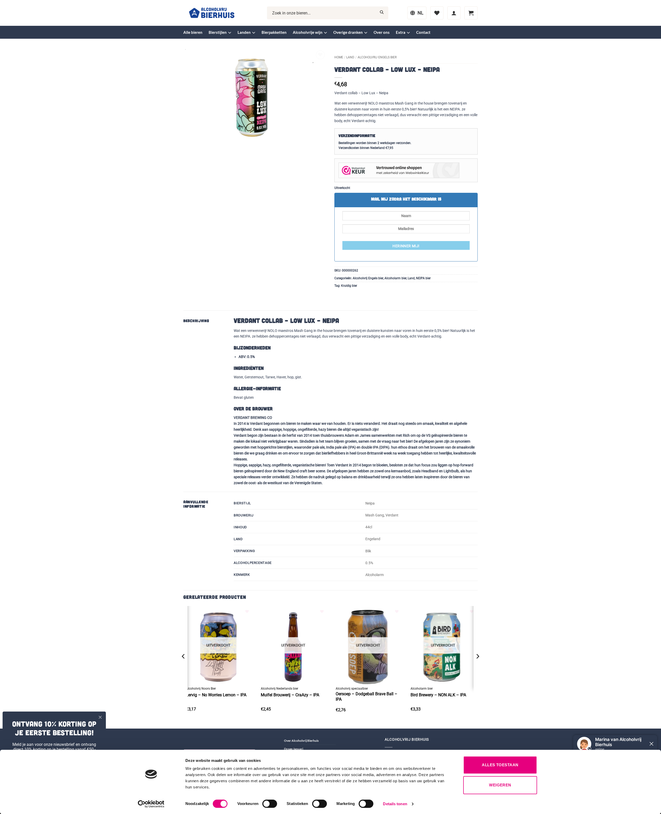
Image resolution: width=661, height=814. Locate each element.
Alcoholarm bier (395, 278)
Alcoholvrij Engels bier (377, 57)
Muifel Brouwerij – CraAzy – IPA (290, 694)
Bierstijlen (218, 32)
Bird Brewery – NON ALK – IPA (438, 694)
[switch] (269, 804)
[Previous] (183, 666)
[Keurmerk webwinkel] (399, 170)
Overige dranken (348, 32)
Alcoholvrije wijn (307, 32)
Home (338, 57)
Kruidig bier (349, 286)
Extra (400, 32)
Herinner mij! (405, 246)
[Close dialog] (100, 717)
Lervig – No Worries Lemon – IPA (216, 694)
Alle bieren (192, 32)
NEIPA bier (423, 278)
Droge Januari (293, 749)
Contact (423, 32)
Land (350, 57)
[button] (454, 13)
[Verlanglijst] (437, 13)
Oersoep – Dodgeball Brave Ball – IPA (366, 696)
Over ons (382, 32)
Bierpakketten (274, 32)
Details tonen (395, 804)
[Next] (477, 666)
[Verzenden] (381, 13)
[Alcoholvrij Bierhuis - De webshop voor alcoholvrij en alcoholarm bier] (211, 13)
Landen (244, 32)
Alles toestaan (500, 765)
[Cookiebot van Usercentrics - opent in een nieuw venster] (151, 804)
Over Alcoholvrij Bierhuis (301, 741)
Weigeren (500, 785)
